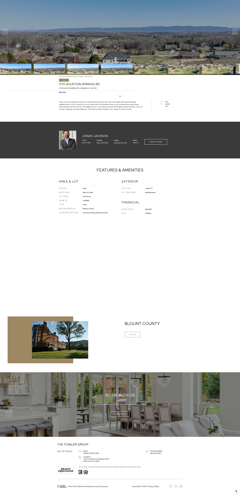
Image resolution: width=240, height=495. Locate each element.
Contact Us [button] (120, 414)
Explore (132, 334)
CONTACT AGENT (156, 142)
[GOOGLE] (181, 486)
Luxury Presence (101, 486)
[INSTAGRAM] (176, 486)
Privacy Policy (153, 486)
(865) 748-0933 (102, 143)
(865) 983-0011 (155, 453)
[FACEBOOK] (171, 486)
